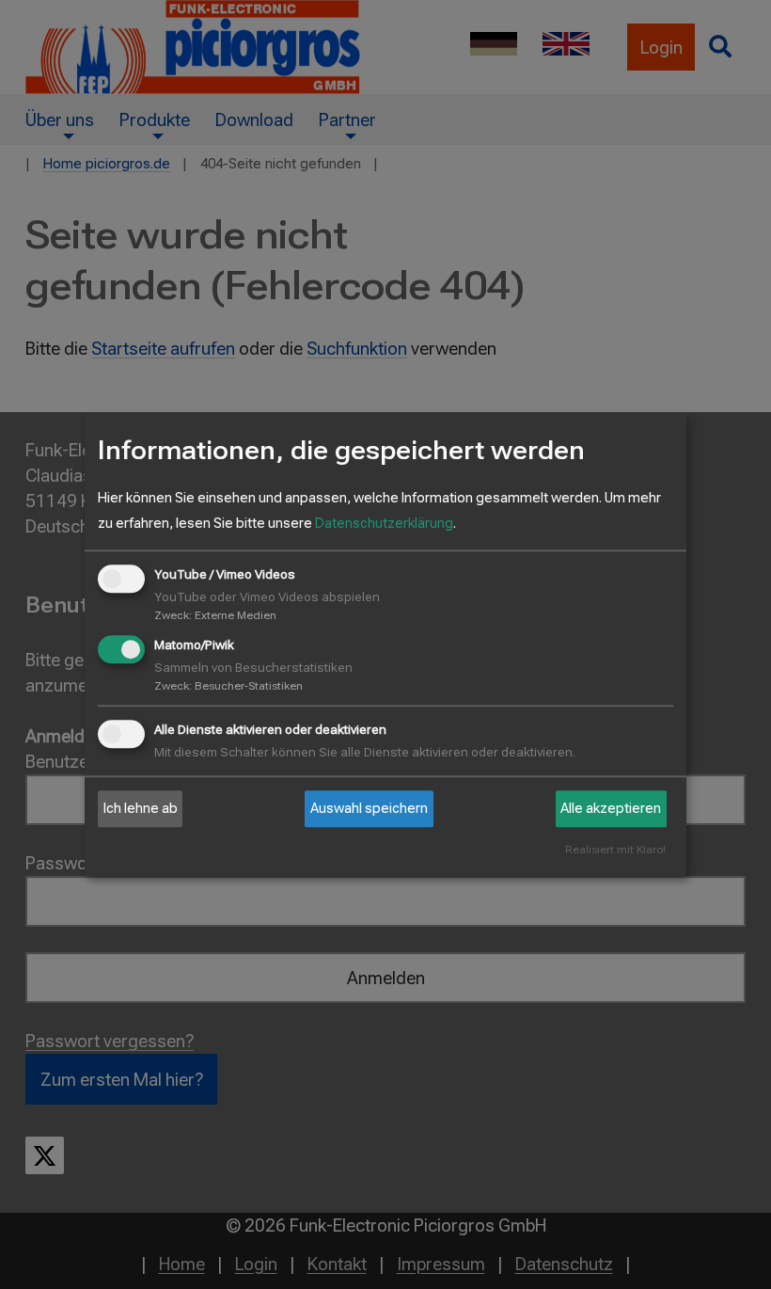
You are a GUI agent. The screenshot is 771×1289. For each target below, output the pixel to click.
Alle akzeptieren (610, 808)
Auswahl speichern (369, 808)
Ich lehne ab (140, 808)
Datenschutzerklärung (384, 523)
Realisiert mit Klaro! (615, 851)
